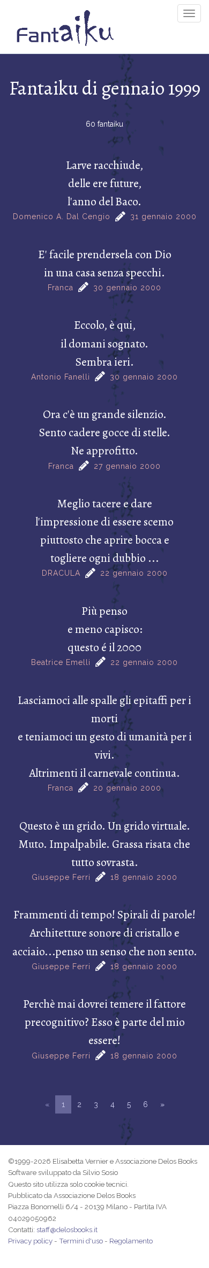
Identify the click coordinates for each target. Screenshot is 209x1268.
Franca (60, 287)
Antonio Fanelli (60, 377)
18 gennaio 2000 (143, 877)
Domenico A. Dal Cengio (61, 216)
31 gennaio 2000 (163, 216)
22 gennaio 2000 (134, 573)
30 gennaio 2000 (127, 287)
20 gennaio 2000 (127, 788)
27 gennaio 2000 (127, 466)
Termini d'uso (81, 1240)
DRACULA (61, 573)
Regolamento (131, 1240)
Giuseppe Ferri (61, 877)
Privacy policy (30, 1240)
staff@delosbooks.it (67, 1229)
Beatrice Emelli (61, 662)
